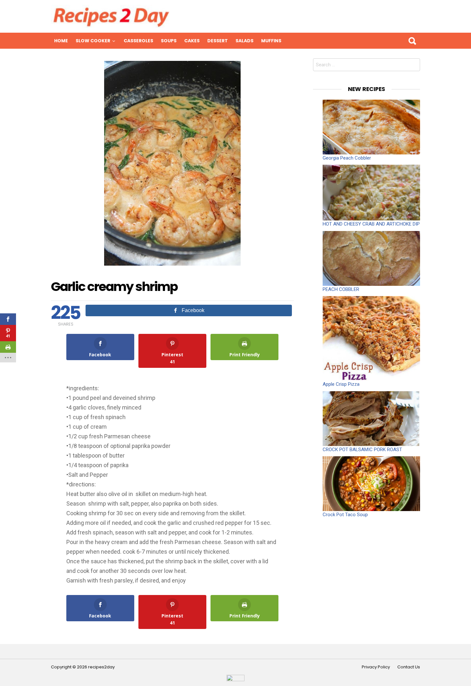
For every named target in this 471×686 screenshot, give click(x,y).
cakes (192, 40)
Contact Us (408, 667)
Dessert (217, 40)
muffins (271, 40)
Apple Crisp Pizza (341, 384)
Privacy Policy (376, 667)
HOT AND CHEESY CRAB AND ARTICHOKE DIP (371, 224)
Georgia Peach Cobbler (347, 158)
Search (412, 41)
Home (61, 40)
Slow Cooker (93, 40)
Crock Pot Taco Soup (345, 514)
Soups (169, 40)
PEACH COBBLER (341, 289)
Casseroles (138, 40)
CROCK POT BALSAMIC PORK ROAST (362, 449)
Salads (244, 40)
